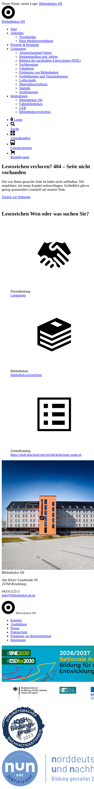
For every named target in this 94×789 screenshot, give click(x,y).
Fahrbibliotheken (31, 104)
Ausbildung (18, 624)
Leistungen (18, 49)
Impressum (18, 640)
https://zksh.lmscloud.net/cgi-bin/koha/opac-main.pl (45, 455)
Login (17, 120)
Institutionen (19, 96)
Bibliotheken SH (50, 3)
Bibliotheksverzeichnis (34, 112)
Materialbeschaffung (33, 84)
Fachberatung (28, 64)
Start (13, 29)
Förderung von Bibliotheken (38, 72)
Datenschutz (19, 632)
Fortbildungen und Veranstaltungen (43, 76)
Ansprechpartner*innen (35, 53)
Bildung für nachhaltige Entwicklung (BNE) (50, 60)
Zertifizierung (28, 92)
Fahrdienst (26, 68)
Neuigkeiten (27, 37)
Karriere (16, 620)
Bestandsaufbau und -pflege (38, 56)
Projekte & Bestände (24, 45)
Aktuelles (17, 33)
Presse (14, 628)
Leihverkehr (27, 80)
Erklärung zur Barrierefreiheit (30, 636)
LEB (22, 108)
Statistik (24, 88)
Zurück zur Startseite (16, 197)
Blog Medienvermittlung (36, 41)
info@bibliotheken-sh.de (18, 595)
